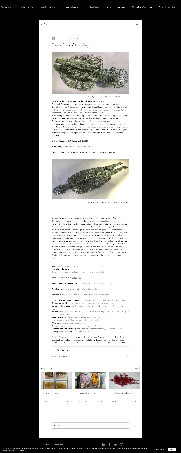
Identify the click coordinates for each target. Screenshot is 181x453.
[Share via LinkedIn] (63, 350)
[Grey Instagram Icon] (121, 445)
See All (137, 368)
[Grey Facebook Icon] (109, 445)
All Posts (44, 24)
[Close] (178, 449)
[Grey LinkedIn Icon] (103, 445)
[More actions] (128, 38)
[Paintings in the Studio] (90, 380)
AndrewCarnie (58, 444)
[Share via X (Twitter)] (58, 350)
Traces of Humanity (51, 393)
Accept (172, 449)
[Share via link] (68, 350)
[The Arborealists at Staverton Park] (124, 380)
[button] (29, 7)
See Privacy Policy (18, 450)
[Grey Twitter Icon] (115, 445)
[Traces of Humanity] (56, 380)
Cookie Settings (159, 449)
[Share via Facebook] (53, 350)
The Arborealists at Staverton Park (123, 394)
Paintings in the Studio (86, 393)
